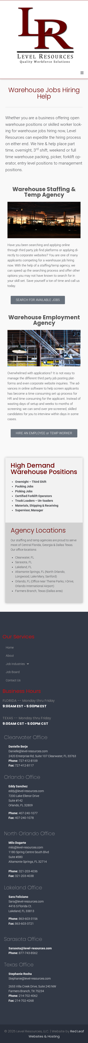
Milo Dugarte (17, 842)
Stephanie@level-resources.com (30, 978)
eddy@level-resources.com (26, 791)
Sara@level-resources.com (26, 901)
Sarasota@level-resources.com (30, 948)
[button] (82, 73)
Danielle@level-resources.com (28, 751)
